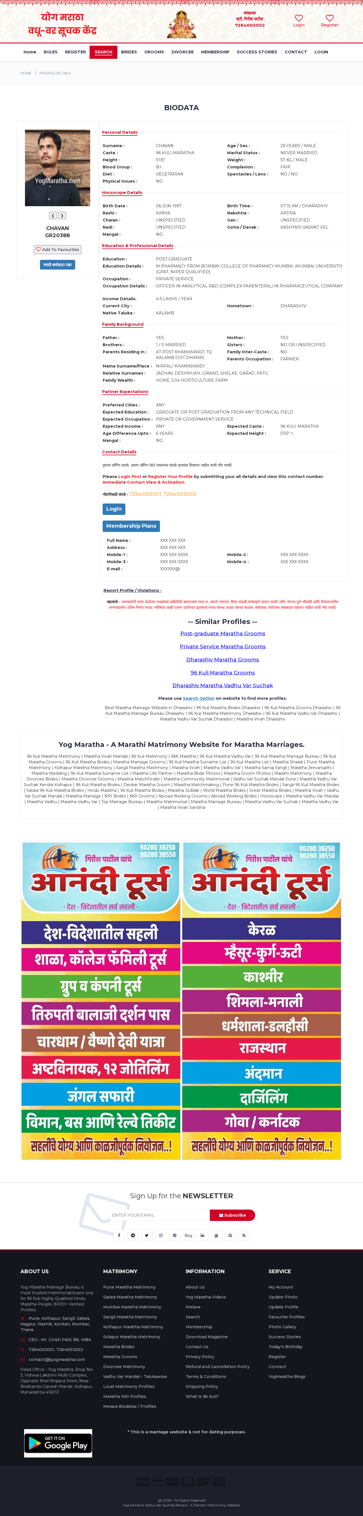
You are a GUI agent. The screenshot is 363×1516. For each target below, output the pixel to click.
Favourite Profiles (287, 1316)
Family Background (122, 324)
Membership (199, 1326)
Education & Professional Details (137, 245)
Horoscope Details (122, 192)
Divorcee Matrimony (124, 1366)
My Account (281, 1287)
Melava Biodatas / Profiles (129, 1406)
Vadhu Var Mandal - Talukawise (135, 1376)
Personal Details (120, 132)
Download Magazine (207, 1336)
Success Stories (285, 1336)
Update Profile (283, 1307)
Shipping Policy (202, 1386)
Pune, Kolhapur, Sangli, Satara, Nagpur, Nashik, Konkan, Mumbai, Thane (55, 1324)
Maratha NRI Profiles (124, 1396)
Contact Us (197, 1346)
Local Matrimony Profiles (129, 1386)
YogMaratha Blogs (287, 1376)
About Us (195, 1287)
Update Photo (283, 1297)
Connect (277, 1366)
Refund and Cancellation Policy (218, 1366)
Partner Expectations (125, 391)
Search (193, 1316)
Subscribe (234, 1215)
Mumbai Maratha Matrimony (132, 1307)
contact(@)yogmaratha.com (57, 1359)
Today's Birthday (286, 1346)
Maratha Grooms (120, 1356)
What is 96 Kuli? (202, 1396)
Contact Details (119, 451)
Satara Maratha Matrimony (130, 1297)
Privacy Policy (200, 1356)
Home (25, 73)
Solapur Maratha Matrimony (131, 1336)
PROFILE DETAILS (55, 73)
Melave (193, 1307)
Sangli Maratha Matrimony (130, 1316)
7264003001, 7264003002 (56, 1349)
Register (277, 1356)
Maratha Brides (118, 1346)
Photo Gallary (282, 1326)
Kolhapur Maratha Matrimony (133, 1326)
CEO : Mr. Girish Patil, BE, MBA (60, 1339)
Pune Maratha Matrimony (129, 1287)
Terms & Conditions (206, 1376)
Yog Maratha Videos (206, 1297)
